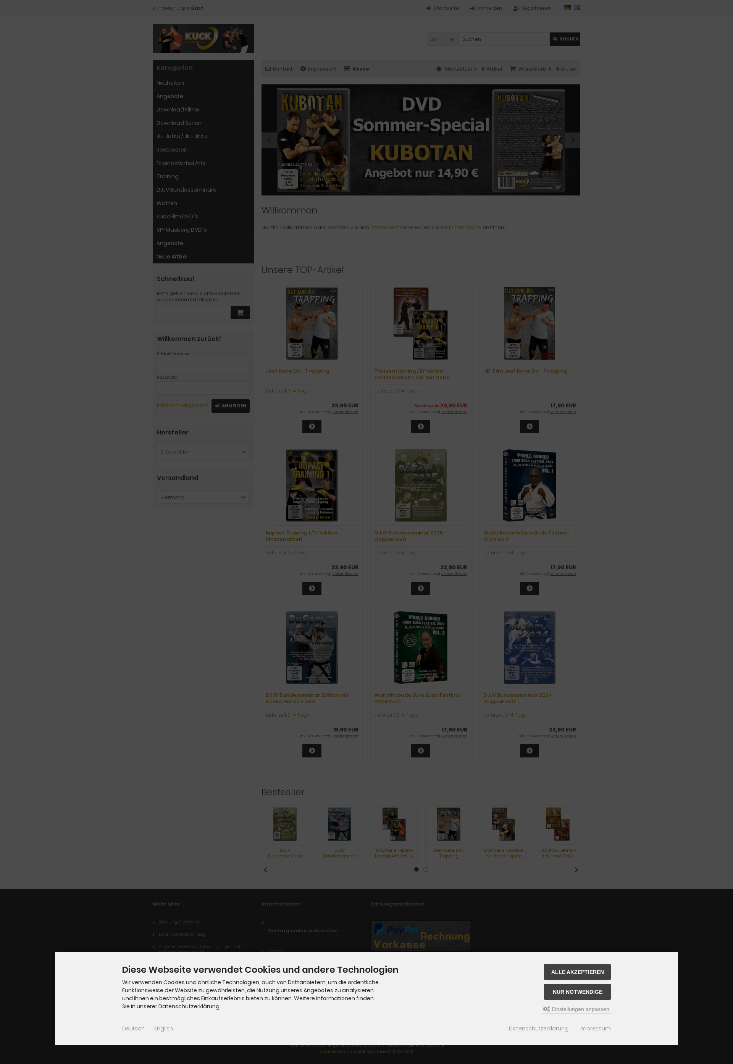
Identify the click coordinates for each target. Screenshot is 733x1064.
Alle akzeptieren (577, 972)
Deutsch (133, 1028)
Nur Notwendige (577, 992)
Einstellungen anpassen (579, 1009)
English (163, 1028)
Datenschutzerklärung (538, 1028)
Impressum (595, 1028)
